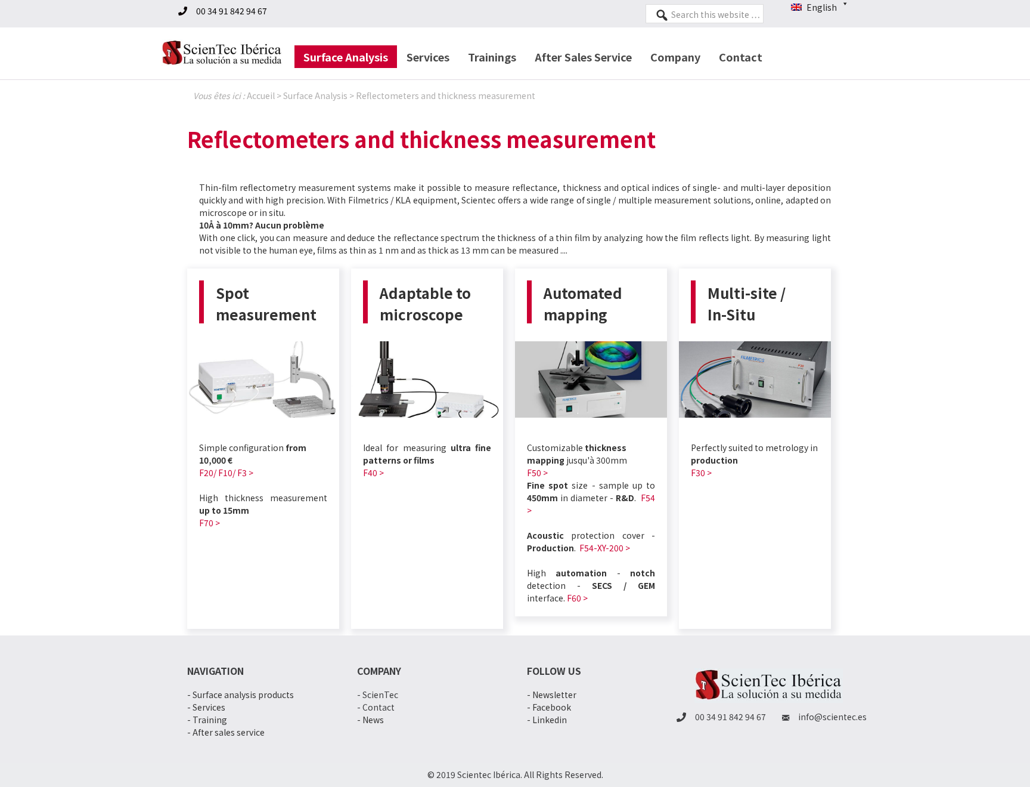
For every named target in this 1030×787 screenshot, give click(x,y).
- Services (206, 707)
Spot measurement (266, 303)
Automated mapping (583, 303)
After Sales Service (583, 56)
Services (428, 56)
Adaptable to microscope (425, 303)
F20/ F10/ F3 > (226, 473)
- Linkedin (547, 720)
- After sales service (226, 732)
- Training (207, 720)
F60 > (577, 598)
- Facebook (549, 707)
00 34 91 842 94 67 (231, 11)
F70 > (209, 523)
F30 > (701, 473)
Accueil (261, 95)
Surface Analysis (345, 56)
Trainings (492, 56)
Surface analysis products (243, 694)
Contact (740, 56)
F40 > (373, 473)
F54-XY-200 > (604, 548)
